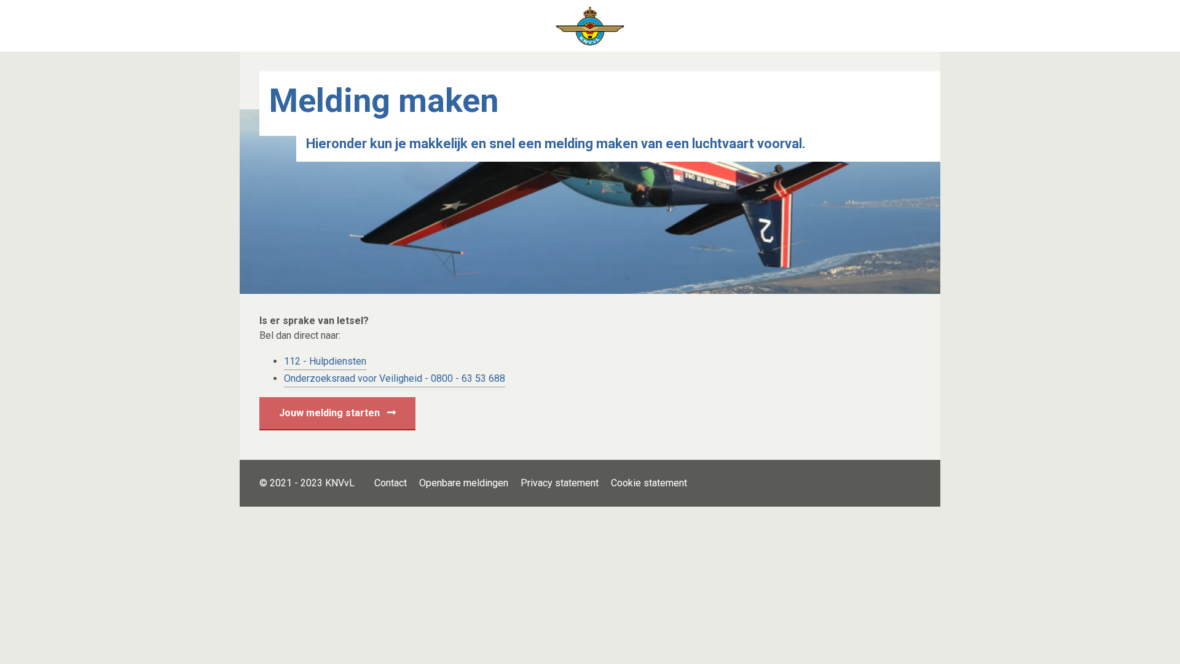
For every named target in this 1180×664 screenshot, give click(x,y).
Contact (390, 483)
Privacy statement (560, 483)
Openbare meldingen (463, 483)
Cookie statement (649, 483)
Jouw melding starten (330, 413)
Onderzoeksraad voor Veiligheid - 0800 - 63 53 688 (394, 378)
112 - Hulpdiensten (325, 361)
